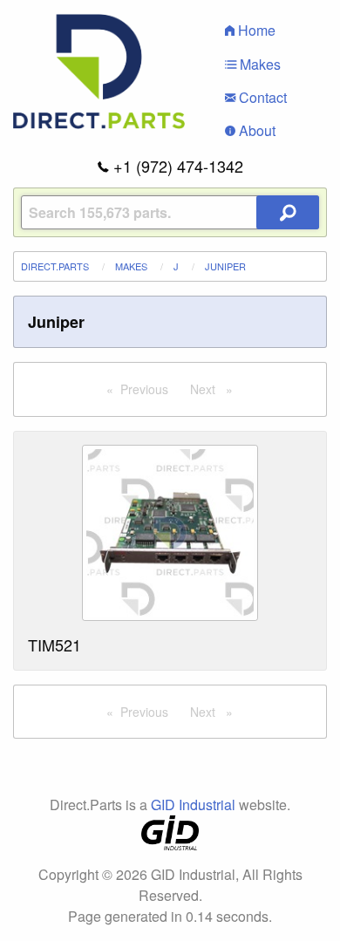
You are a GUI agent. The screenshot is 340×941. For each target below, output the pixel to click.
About (255, 130)
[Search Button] (287, 212)
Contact (261, 97)
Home (255, 30)
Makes (258, 64)
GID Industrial (193, 804)
